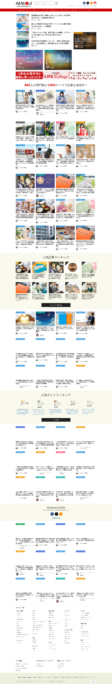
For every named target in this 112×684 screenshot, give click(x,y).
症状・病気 (51, 615)
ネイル (66, 621)
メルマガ (79, 5)
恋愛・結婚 (53, 10)
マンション (19, 615)
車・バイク (90, 10)
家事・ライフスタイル (53, 623)
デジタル (43, 10)
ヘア (66, 617)
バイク (34, 650)
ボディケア (67, 619)
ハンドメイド (51, 632)
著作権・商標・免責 (66, 677)
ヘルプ (93, 677)
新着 (24, 10)
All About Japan (39, 666)
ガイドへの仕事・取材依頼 (21, 668)
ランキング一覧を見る (56, 305)
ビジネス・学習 (59, 10)
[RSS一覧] (91, 3)
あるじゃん (35, 633)
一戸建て (18, 613)
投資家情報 (29, 677)
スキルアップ (67, 634)
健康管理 (50, 613)
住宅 (27, 10)
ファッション (80, 10)
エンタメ (83, 642)
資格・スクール (68, 636)
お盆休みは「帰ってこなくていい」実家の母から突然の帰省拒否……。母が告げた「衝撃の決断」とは (72, 411)
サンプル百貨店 (60, 664)
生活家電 (50, 630)
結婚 (82, 627)
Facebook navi (60, 666)
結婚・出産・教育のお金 (38, 625)
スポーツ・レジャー (85, 648)
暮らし (48, 10)
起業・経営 (67, 638)
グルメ (85, 10)
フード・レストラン (53, 644)
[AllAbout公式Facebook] (84, 3)
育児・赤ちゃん (52, 636)
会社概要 (19, 677)
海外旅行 (34, 640)
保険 (34, 617)
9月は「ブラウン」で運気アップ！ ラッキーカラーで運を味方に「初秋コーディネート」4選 (88, 411)
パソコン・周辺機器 (85, 613)
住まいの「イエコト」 (21, 636)
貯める (34, 613)
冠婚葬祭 (50, 627)
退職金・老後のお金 (37, 627)
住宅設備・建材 (20, 619)
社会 (66, 640)
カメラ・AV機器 (84, 615)
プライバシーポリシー (47, 677)
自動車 (34, 648)
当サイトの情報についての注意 (77, 677)
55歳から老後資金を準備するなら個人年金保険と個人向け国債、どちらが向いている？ (55, 412)
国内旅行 (34, 642)
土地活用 (18, 630)
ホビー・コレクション (85, 646)
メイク (66, 613)
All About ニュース (40, 664)
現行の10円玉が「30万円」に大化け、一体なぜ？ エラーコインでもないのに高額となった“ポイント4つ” (39, 412)
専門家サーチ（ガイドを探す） (22, 664)
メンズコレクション (85, 634)
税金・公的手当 (36, 629)
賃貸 (17, 623)
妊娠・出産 (51, 634)
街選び (18, 626)
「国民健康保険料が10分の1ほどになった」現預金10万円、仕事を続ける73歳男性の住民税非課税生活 (23, 411)
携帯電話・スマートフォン (86, 617)
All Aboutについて (56, 677)
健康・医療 (51, 611)
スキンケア (67, 615)
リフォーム (19, 617)
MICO (66, 626)
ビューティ (38, 10)
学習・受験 (67, 642)
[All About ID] (95, 3)
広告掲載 (35, 677)
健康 (34, 10)
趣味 (76, 10)
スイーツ (50, 646)
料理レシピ (51, 625)
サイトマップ (72, 5)
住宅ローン (35, 619)
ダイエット (67, 623)
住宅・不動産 (20, 611)
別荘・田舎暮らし (20, 628)
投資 (34, 615)
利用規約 (40, 677)
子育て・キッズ (52, 638)
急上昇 (20, 10)
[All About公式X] (87, 3)
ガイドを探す (93, 5)
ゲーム (82, 644)
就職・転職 (67, 632)
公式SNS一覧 (86, 5)
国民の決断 (18, 670)
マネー (30, 10)
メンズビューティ (84, 636)
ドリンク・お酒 (52, 649)
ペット (82, 650)
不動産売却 (19, 632)
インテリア (19, 621)
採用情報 (24, 677)
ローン (34, 631)
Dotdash (93, 681)
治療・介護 (51, 617)
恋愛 (82, 625)
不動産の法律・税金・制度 (22, 634)
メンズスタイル (67, 10)
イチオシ (59, 668)
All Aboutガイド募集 (20, 666)
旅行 (73, 10)
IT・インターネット (85, 619)
